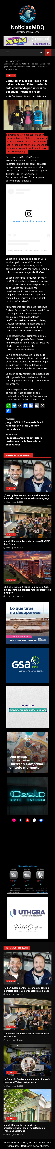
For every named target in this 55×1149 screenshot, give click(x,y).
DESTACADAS (11, 1073)
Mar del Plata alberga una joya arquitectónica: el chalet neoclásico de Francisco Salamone (27, 1105)
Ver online (48, 52)
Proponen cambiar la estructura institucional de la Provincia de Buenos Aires (24, 439)
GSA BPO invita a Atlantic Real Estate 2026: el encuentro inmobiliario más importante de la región (27, 567)
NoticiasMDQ (27, 27)
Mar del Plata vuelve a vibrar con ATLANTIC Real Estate (27, 521)
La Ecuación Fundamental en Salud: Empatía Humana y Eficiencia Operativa (27, 1060)
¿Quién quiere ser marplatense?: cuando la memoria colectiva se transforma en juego (27, 476)
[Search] (41, 52)
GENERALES (11, 76)
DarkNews (26, 1145)
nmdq (8, 96)
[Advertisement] (27, 40)
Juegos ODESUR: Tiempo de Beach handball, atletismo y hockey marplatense (24, 424)
